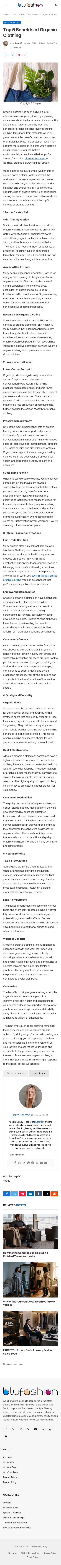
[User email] (45, 1163)
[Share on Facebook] (6, 55)
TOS (23, 1553)
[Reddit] (32, 1163)
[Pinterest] (28, 1163)
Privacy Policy (34, 1553)
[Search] (56, 5)
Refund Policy (9, 1482)
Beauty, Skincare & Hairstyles (17, 1527)
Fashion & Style (17, 14)
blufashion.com (17, 1154)
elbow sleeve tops (35, 158)
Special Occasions (12, 1512)
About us (7, 1457)
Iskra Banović (16, 43)
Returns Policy (10, 1477)
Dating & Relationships (13, 1517)
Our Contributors (11, 1472)
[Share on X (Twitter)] (12, 55)
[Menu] (5, 5)
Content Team (10, 1467)
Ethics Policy (32, 1557)
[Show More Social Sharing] (25, 55)
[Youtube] (41, 1163)
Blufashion (39, 1121)
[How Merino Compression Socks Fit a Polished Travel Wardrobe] (30, 1231)
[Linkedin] (24, 1163)
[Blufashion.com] (30, 5)
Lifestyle (7, 1502)
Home (5, 14)
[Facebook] (15, 1163)
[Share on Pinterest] (19, 55)
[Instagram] (19, 1163)
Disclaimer (13, 1553)
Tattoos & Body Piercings (15, 1522)
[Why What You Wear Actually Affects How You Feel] (30, 1280)
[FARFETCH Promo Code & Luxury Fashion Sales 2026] (30, 1328)
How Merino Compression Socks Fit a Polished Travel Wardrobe (25, 1254)
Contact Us (8, 1462)
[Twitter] (37, 1163)
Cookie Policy (50, 1553)
